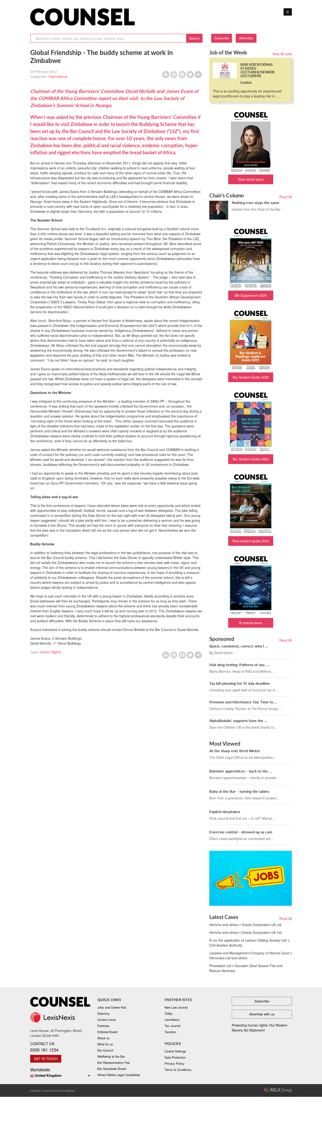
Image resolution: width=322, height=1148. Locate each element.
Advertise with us (261, 1014)
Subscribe (221, 38)
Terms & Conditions (178, 1069)
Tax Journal (172, 1025)
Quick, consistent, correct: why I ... (238, 646)
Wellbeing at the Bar (111, 1056)
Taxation (170, 1032)
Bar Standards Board (111, 1068)
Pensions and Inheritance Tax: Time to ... (243, 702)
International (58, 76)
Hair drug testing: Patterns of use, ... (239, 664)
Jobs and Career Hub (111, 1007)
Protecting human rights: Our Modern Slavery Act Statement (259, 1027)
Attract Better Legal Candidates (118, 1075)
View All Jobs (282, 53)
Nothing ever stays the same (255, 202)
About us (103, 1038)
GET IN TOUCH (46, 1058)
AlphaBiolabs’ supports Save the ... (238, 720)
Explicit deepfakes (224, 811)
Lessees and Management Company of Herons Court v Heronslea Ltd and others (250, 955)
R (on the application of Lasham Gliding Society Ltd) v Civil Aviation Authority (249, 943)
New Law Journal (176, 1007)
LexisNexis (172, 1019)
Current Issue (106, 1019)
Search (194, 38)
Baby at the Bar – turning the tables (239, 791)
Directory (103, 1013)
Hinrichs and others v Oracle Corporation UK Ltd (245, 924)
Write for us (105, 1044)
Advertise (246, 38)
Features (103, 1025)
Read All (285, 196)
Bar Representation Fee (113, 1062)
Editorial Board (107, 1032)
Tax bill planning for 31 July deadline (239, 683)
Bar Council (105, 1050)
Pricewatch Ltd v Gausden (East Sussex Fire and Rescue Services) (245, 968)
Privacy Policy (174, 1063)
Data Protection (175, 1057)
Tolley (169, 1013)
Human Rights (50, 652)
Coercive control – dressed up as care (240, 832)
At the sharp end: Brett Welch (234, 750)
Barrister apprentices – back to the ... (240, 771)
